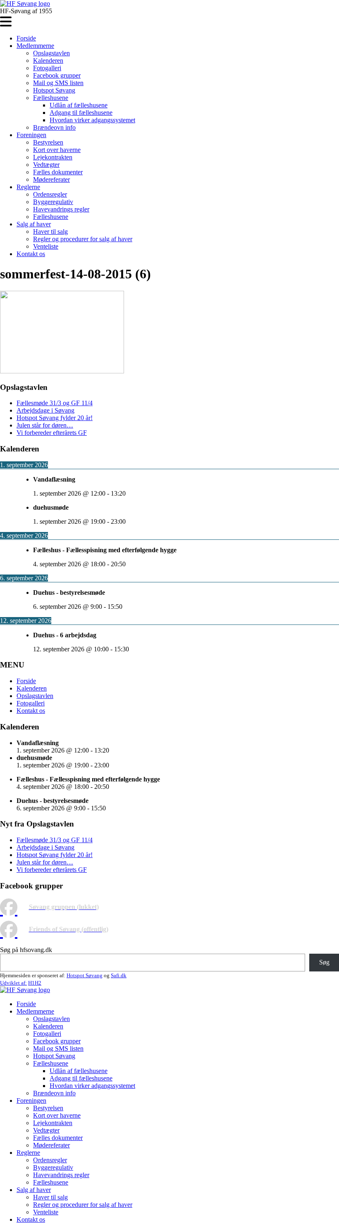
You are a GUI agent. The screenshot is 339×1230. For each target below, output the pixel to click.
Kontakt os (31, 253)
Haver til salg (50, 231)
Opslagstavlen (51, 53)
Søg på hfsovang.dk (26, 949)
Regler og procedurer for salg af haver (82, 238)
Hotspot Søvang (54, 90)
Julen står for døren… (45, 425)
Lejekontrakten (52, 157)
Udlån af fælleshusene (78, 105)
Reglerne (28, 186)
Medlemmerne (35, 45)
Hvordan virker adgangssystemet (92, 119)
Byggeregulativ (53, 201)
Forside (26, 38)
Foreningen (31, 134)
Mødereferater (51, 179)
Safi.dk (119, 975)
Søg (324, 962)
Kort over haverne (57, 149)
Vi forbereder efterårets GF (52, 432)
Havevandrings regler (61, 209)
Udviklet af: (13, 983)
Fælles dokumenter (58, 172)
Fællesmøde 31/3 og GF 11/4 (55, 402)
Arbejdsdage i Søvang (45, 410)
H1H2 (34, 983)
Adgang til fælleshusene (81, 112)
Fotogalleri (47, 67)
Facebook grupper (57, 75)
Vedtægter (46, 164)
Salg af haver (34, 224)
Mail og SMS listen (58, 82)
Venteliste (45, 246)
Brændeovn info (54, 127)
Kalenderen (48, 60)
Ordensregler (50, 194)
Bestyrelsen (48, 142)
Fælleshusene (50, 97)
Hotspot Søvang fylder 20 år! (55, 417)
